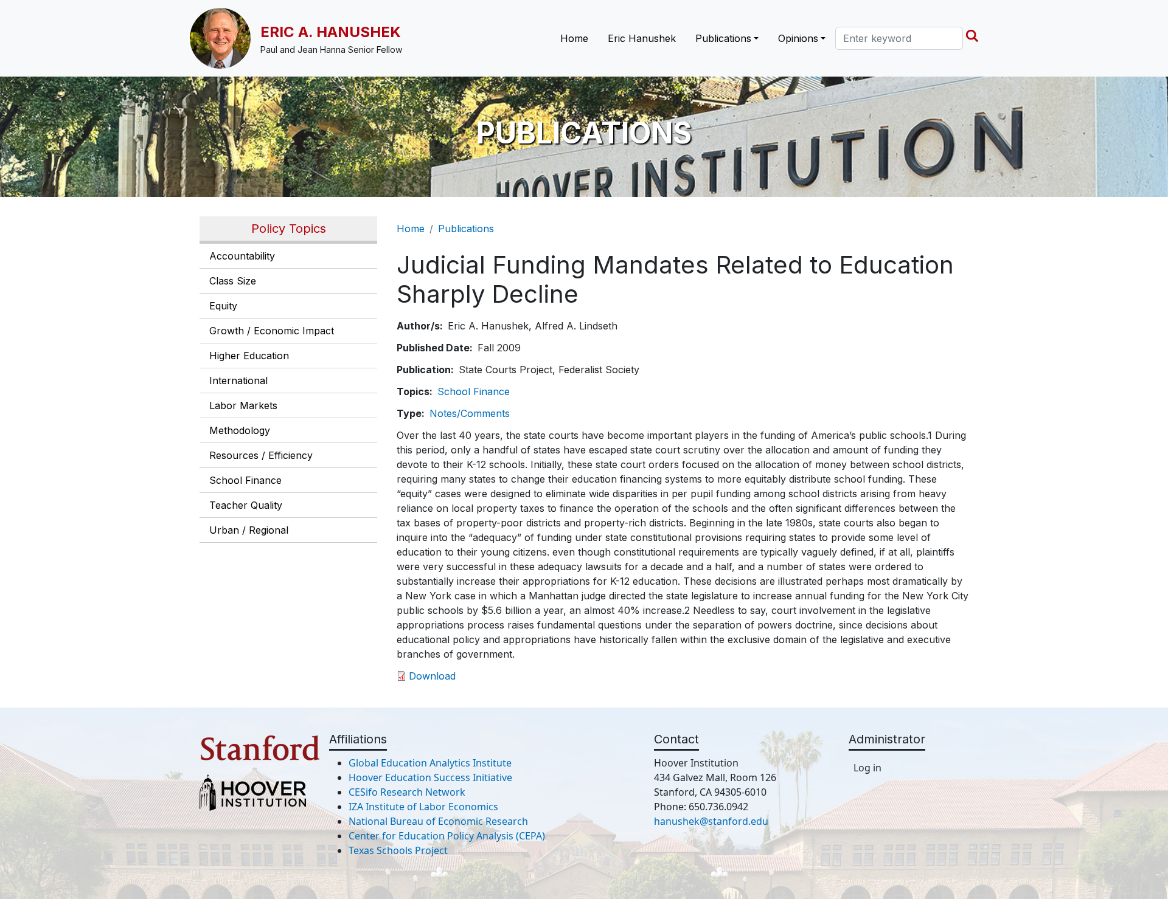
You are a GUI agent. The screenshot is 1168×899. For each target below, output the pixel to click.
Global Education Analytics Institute (430, 763)
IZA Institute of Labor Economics (423, 806)
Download (432, 676)
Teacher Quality (245, 505)
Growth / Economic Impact (271, 331)
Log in (867, 767)
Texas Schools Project (398, 850)
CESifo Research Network (407, 792)
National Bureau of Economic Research (438, 821)
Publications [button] (723, 38)
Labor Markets (243, 405)
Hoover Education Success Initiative (430, 777)
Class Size (232, 281)
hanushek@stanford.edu (711, 821)
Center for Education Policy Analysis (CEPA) (447, 835)
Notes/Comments (469, 413)
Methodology (239, 430)
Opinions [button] (798, 38)
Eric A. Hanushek (330, 32)
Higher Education (249, 356)
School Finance (245, 480)
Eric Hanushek (642, 38)
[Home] (225, 38)
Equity (223, 306)
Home (574, 38)
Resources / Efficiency (261, 455)
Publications (466, 228)
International (238, 380)
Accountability (242, 256)
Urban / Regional (248, 530)
